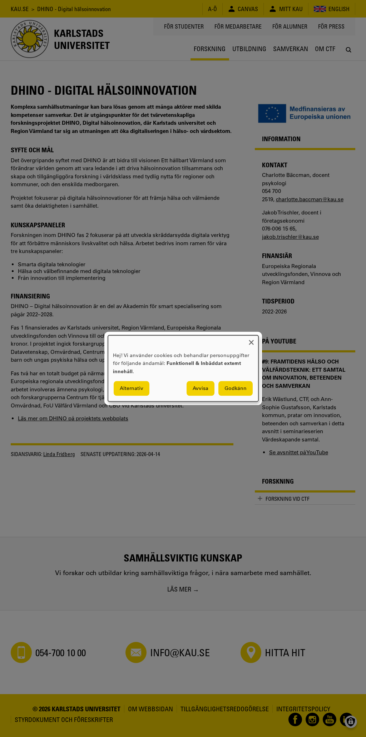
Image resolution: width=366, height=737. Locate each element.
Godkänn (235, 388)
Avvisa (200, 388)
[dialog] (183, 368)
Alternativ (131, 388)
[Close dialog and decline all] (251, 339)
